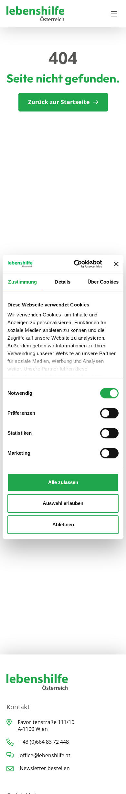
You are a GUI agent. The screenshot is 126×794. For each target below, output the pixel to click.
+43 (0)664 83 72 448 (44, 741)
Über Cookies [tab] (103, 282)
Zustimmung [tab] (22, 282)
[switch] (109, 413)
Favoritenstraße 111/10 (46, 722)
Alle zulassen (63, 482)
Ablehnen (63, 524)
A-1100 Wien (33, 728)
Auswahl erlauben (63, 503)
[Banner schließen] (116, 264)
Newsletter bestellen (45, 768)
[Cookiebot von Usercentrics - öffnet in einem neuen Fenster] (76, 264)
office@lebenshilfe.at (45, 755)
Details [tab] (62, 282)
